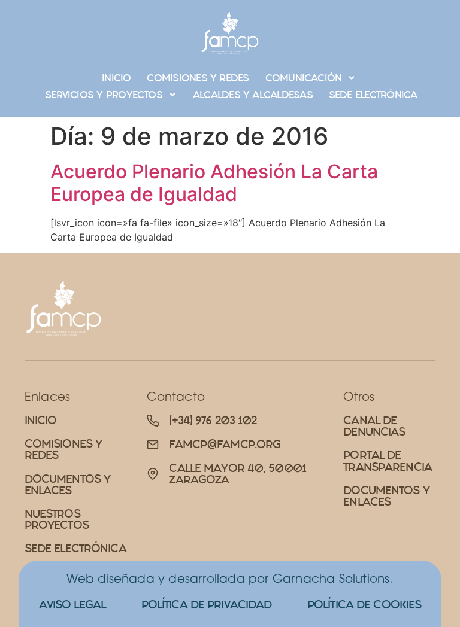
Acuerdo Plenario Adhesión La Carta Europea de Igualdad (214, 183)
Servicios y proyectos (103, 94)
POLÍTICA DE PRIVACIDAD (206, 604)
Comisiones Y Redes (198, 77)
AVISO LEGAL (72, 604)
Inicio (116, 77)
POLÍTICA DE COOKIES (364, 604)
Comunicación (303, 77)
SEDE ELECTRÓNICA (373, 94)
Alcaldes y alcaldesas (253, 94)
